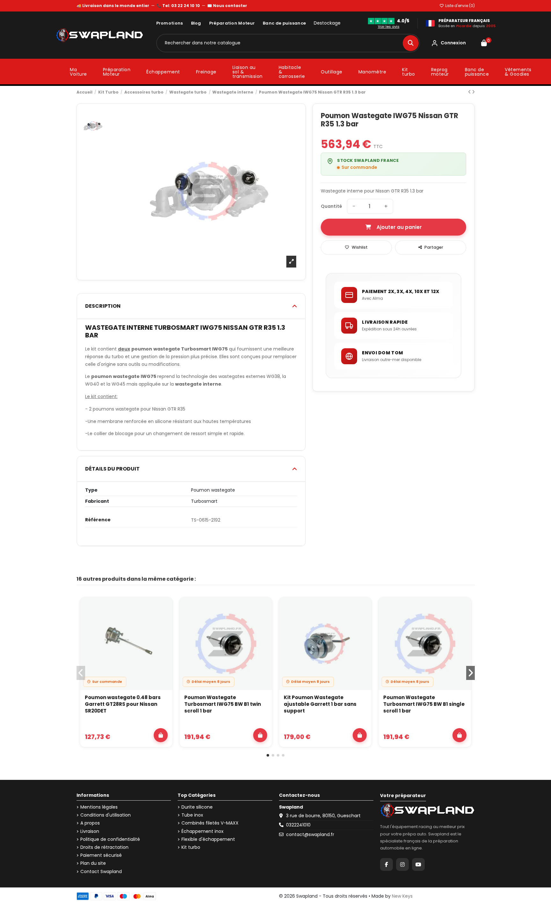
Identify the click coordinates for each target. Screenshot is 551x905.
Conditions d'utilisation (105, 815)
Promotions (169, 23)
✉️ (227, 5)
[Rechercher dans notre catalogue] (411, 43)
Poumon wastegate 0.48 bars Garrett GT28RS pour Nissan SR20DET (123, 704)
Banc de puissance (284, 23)
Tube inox (192, 815)
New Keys (402, 896)
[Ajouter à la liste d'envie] (164, 608)
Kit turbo (190, 847)
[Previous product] (470, 92)
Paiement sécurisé (101, 855)
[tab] (191, 306)
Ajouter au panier (399, 227)
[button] (268, 755)
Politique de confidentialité (110, 839)
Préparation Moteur (232, 23)
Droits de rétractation (104, 847)
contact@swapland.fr (310, 834)
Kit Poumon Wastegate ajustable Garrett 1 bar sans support (320, 704)
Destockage (327, 23)
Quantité (331, 206)
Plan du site (93, 863)
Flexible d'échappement (208, 839)
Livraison (89, 831)
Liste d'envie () (459, 5)
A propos (90, 823)
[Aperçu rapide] (164, 623)
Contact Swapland (101, 872)
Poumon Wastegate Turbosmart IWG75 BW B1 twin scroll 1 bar (222, 704)
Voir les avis (389, 26)
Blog (196, 23)
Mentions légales (99, 807)
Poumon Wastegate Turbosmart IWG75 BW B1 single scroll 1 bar (424, 704)
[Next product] (473, 92)
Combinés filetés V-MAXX (210, 823)
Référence (98, 520)
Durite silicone (197, 807)
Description (103, 306)
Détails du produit (112, 468)
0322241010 (298, 825)
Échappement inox (202, 831)
